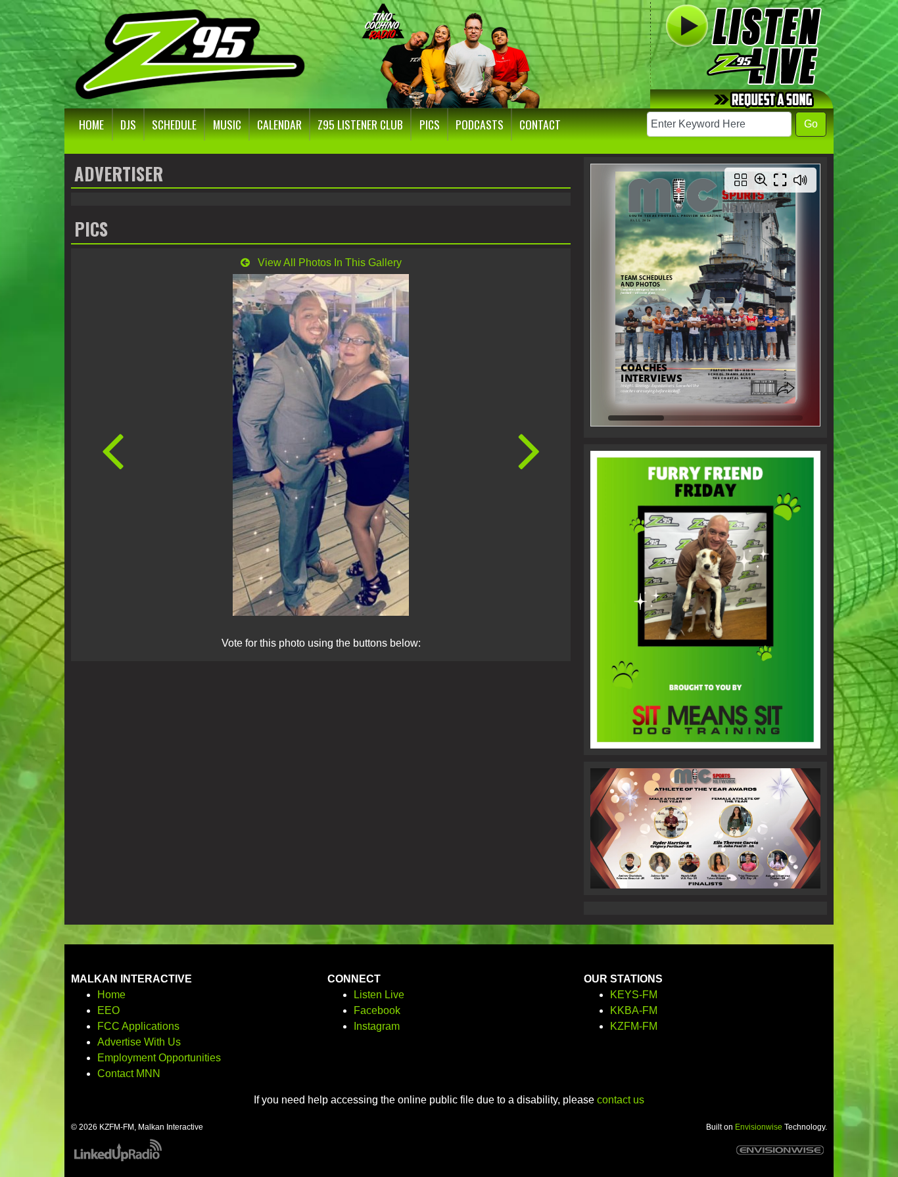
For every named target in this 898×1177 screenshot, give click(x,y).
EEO (108, 1010)
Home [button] (91, 124)
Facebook (377, 1010)
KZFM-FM (633, 1026)
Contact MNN (128, 1073)
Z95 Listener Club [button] (360, 124)
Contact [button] (540, 124)
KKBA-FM (633, 1010)
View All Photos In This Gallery (328, 262)
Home (111, 994)
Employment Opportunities (159, 1057)
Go (811, 123)
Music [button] (227, 124)
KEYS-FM (633, 994)
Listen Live (379, 994)
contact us (620, 1099)
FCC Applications (138, 1026)
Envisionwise (758, 1127)
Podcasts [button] (480, 124)
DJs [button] (128, 124)
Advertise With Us (139, 1042)
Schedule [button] (174, 124)
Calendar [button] (279, 124)
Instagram (377, 1026)
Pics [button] (429, 124)
